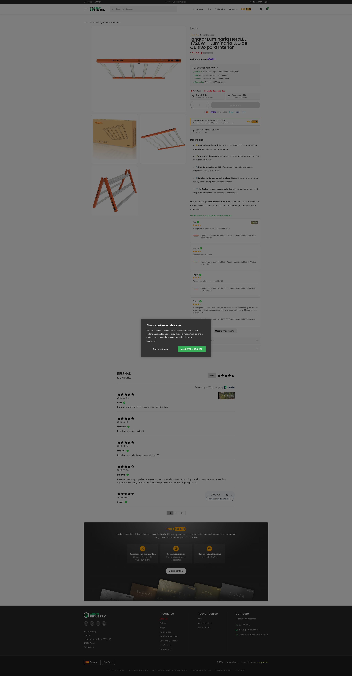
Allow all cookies (191, 349)
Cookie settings (160, 349)
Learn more (150, 341)
